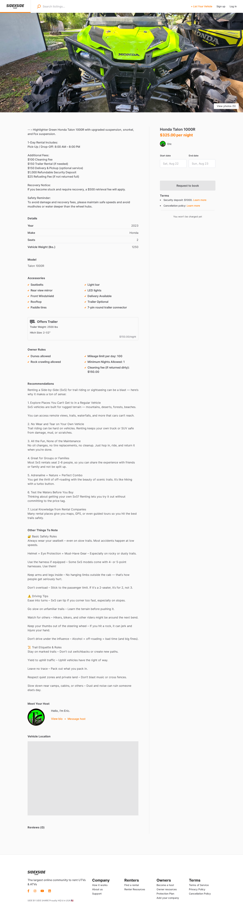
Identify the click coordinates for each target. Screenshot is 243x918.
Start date (165, 155)
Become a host (165, 885)
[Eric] (36, 717)
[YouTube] (42, 890)
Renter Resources (134, 889)
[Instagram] (34, 890)
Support (97, 893)
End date (194, 155)
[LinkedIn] (49, 890)
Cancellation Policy (200, 893)
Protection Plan (165, 893)
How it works (100, 885)
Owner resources (167, 889)
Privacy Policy (197, 889)
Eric (169, 143)
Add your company (168, 897)
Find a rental (131, 885)
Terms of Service (199, 885)
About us (97, 889)
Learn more (199, 199)
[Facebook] (29, 890)
